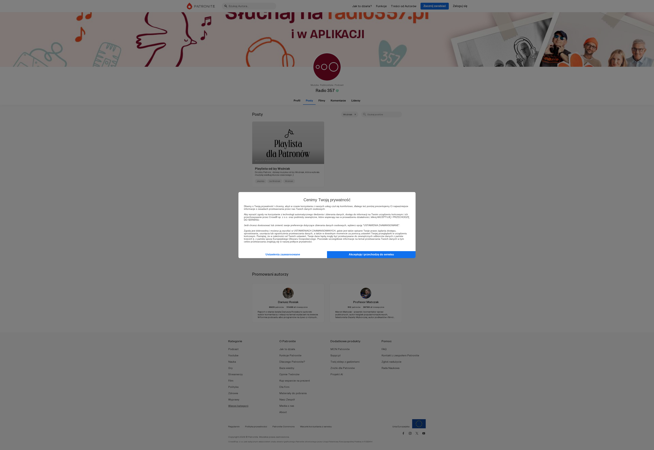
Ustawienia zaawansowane (283, 254)
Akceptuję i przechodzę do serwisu (371, 254)
